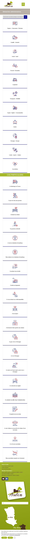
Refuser (10, 537)
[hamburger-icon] (23, 4)
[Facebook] (6, 478)
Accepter (4, 537)
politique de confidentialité (14, 535)
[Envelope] (3, 478)
